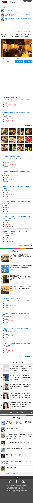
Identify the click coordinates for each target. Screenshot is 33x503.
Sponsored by (22, 125)
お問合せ (7, 485)
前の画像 (19, 61)
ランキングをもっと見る (16, 412)
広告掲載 (12, 485)
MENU (27, 1)
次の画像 (27, 61)
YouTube (23, 482)
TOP (16, 477)
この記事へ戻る (5, 61)
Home (9, 482)
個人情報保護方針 (23, 485)
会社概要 (17, 485)
